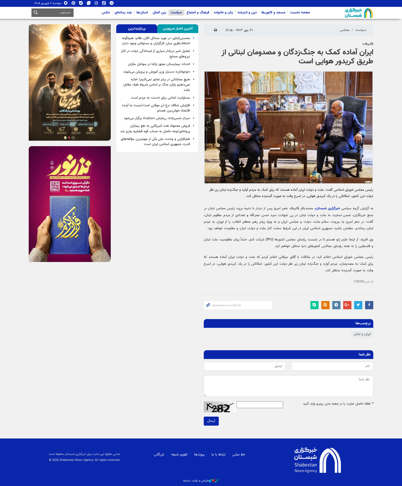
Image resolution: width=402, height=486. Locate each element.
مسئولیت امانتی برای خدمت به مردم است (160, 98)
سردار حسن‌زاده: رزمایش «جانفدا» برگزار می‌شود (157, 118)
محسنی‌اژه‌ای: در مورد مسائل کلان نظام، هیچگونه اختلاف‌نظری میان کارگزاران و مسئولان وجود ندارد (156, 41)
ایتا (104, 4)
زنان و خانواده (223, 12)
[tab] (177, 28)
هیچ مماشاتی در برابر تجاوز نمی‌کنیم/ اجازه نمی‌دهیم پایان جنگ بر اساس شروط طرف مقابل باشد (156, 85)
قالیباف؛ (367, 44)
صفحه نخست (300, 12)
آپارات (73, 4)
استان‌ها (142, 12)
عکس (106, 12)
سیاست (176, 12)
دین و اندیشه (247, 12)
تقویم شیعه (179, 454)
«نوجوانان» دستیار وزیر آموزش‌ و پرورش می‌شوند (156, 72)
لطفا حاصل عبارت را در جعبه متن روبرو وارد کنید (338, 404)
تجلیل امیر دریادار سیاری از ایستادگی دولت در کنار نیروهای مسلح (155, 53)
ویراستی (89, 4)
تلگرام (112, 4)
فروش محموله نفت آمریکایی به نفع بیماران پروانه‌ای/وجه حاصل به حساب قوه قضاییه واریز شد (155, 128)
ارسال (211, 421)
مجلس (344, 30)
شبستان (343, 12)
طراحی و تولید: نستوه (196, 481)
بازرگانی (159, 454)
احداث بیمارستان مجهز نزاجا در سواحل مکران (159, 64)
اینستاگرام (96, 4)
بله (81, 4)
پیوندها (199, 454)
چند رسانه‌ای (123, 12)
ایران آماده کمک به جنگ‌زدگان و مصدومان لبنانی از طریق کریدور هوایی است (297, 57)
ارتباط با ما (218, 454)
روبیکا (66, 4)
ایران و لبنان (362, 334)
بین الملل (159, 12)
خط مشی (238, 454)
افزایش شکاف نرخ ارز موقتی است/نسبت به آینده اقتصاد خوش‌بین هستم (156, 108)
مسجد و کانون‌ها (273, 12)
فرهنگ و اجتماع (198, 12)
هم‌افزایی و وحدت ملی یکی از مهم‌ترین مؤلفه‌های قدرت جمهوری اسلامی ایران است (155, 141)
